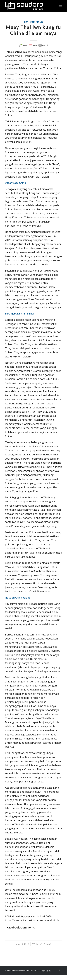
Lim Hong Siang (33, 22)
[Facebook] (59, 970)
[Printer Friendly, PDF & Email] (33, 45)
